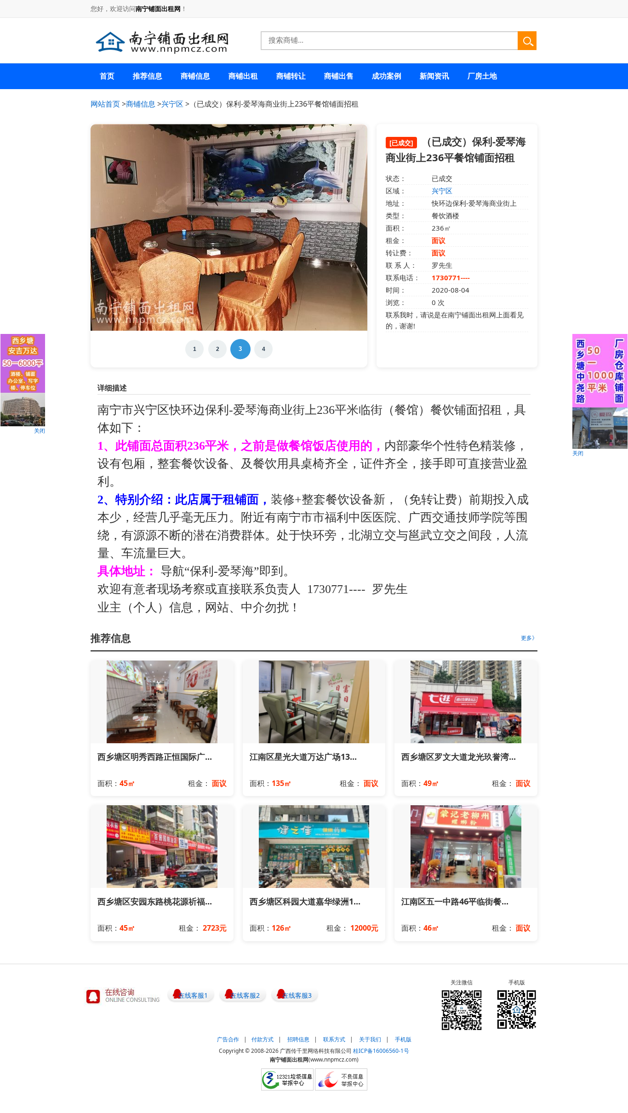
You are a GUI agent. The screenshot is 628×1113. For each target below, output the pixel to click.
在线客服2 (245, 995)
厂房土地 (482, 76)
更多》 (529, 638)
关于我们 (370, 1039)
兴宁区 (172, 104)
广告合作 (228, 1039)
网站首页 (105, 104)
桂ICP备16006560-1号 (381, 1051)
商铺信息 (140, 104)
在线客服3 (297, 995)
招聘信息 (298, 1039)
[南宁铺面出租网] (162, 42)
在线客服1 (193, 995)
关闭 (39, 431)
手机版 (403, 1039)
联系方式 (334, 1039)
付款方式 (262, 1039)
